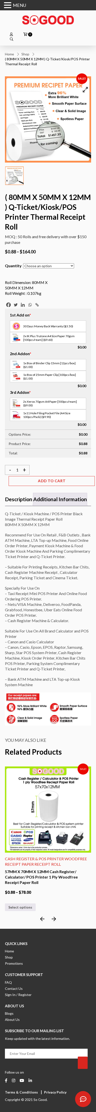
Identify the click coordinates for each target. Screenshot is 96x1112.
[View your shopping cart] (25, 34)
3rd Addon (20, 392)
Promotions (14, 963)
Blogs (9, 1013)
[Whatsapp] (30, 305)
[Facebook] (8, 305)
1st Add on (20, 315)
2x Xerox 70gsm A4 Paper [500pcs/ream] (50, 403)
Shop (25, 54)
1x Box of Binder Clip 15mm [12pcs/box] (49, 365)
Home (9, 54)
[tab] (18, 499)
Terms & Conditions (21, 1092)
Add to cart (52, 481)
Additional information (60, 499)
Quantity (13, 265)
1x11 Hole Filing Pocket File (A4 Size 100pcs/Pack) (46, 415)
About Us (12, 1019)
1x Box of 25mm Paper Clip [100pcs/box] (49, 376)
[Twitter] (16, 305)
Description (18, 499)
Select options (20, 912)
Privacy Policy (55, 1092)
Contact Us (14, 988)
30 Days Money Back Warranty (48, 326)
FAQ (8, 982)
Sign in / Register (18, 995)
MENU (19, 5)
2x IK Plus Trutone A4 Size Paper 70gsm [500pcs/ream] (49, 338)
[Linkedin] (23, 305)
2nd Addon (20, 353)
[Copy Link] (37, 305)
